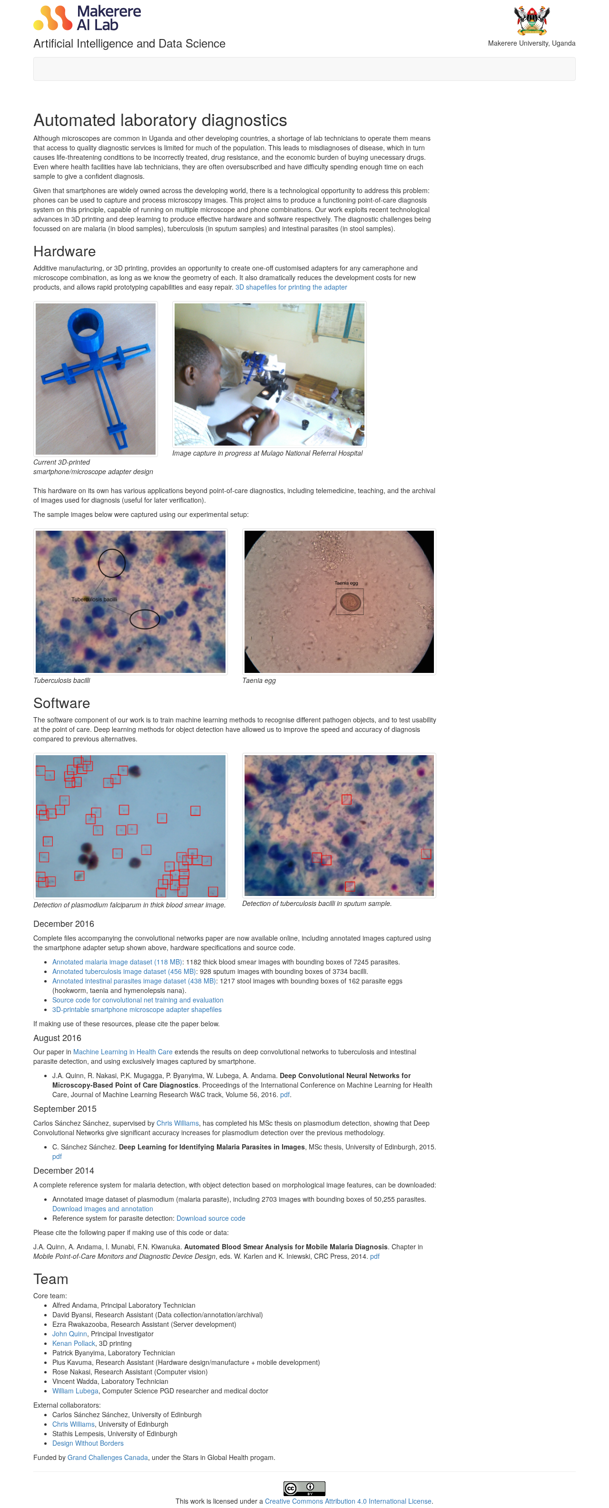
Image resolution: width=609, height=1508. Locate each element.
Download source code (211, 1218)
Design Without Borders (88, 1443)
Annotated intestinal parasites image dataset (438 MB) (134, 980)
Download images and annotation (102, 1208)
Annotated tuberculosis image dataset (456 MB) (124, 971)
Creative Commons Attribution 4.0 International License (348, 1501)
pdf (285, 1094)
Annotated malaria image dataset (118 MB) (117, 961)
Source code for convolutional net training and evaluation (138, 999)
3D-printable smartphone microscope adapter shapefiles (137, 1009)
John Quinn (69, 1333)
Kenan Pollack (73, 1343)
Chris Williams (178, 1123)
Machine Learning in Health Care (123, 1051)
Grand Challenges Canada (108, 1457)
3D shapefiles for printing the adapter (291, 287)
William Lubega (75, 1390)
